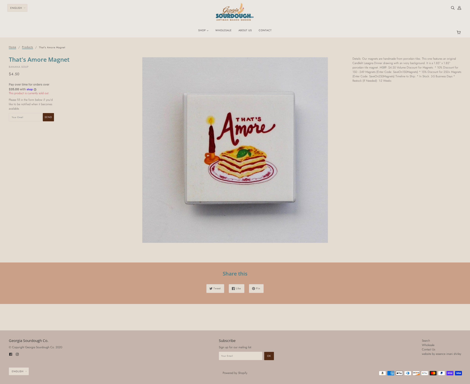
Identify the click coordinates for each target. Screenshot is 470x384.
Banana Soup (19, 67)
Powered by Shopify (235, 373)
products (27, 47)
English (16, 8)
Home (12, 47)
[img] (452, 7)
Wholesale (428, 345)
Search (426, 340)
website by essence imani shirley (441, 354)
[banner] (235, 11)
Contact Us (428, 349)
